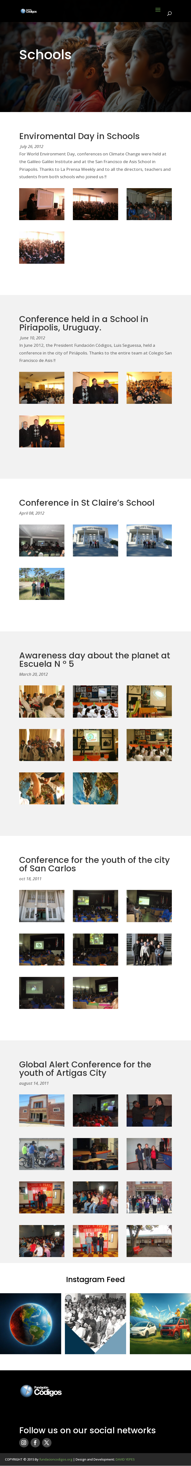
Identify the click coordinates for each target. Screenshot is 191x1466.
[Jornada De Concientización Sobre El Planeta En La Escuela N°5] (41, 716)
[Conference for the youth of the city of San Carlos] (41, 920)
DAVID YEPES (125, 1459)
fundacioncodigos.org (55, 1459)
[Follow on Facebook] (35, 1442)
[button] (30, 1323)
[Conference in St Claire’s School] (41, 555)
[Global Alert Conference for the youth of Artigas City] (41, 1125)
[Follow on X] (46, 1442)
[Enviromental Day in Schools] (41, 218)
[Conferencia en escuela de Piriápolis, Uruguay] (41, 402)
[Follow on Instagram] (24, 1442)
